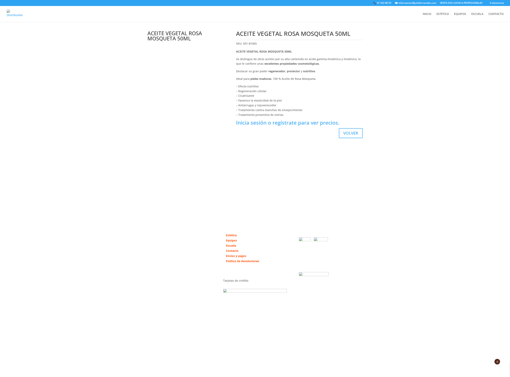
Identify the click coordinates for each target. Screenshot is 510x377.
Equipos (231, 240)
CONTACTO (496, 14)
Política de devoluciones (242, 261)
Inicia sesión (251, 122)
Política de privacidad (273, 344)
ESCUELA (477, 14)
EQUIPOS (460, 14)
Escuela (231, 245)
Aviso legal (248, 344)
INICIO (427, 14)
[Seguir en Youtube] (166, 274)
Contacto (232, 251)
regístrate (285, 122)
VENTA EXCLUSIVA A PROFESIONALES (461, 3)
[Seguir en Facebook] (150, 274)
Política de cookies (305, 344)
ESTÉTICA (442, 14)
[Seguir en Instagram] (158, 274)
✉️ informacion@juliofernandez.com (415, 3)
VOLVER (350, 133)
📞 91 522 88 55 (382, 3)
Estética (231, 235)
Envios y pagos (236, 256)
